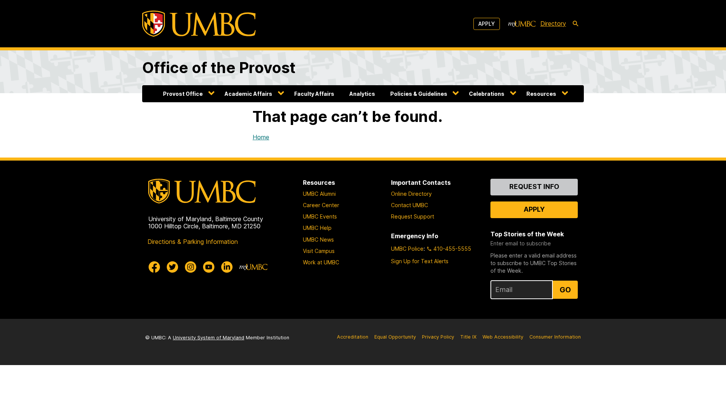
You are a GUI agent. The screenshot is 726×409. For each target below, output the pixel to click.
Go (565, 289)
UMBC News (318, 239)
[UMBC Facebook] (154, 267)
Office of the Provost (219, 67)
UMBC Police (407, 248)
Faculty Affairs (314, 94)
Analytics (362, 94)
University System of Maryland (208, 337)
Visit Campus (319, 251)
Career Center (321, 205)
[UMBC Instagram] (190, 267)
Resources (541, 94)
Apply (486, 23)
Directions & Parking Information (192, 241)
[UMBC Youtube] (208, 267)
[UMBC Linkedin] (227, 267)
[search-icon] (575, 24)
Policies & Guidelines (418, 94)
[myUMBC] (522, 24)
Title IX (468, 337)
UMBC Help (317, 228)
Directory (553, 23)
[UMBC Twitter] (172, 267)
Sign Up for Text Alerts (419, 261)
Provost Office (183, 94)
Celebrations (486, 94)
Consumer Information (555, 337)
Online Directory (411, 193)
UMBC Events (320, 216)
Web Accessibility (502, 337)
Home (261, 137)
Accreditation (352, 337)
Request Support (412, 216)
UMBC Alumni (319, 193)
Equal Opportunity (395, 337)
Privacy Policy (438, 337)
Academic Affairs (248, 94)
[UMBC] (199, 23)
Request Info (534, 186)
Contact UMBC (409, 205)
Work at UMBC (321, 262)
